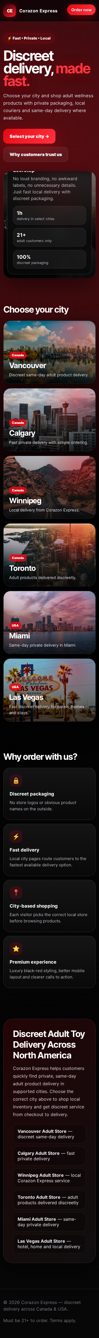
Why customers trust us (36, 154)
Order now (81, 9)
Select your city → (29, 136)
